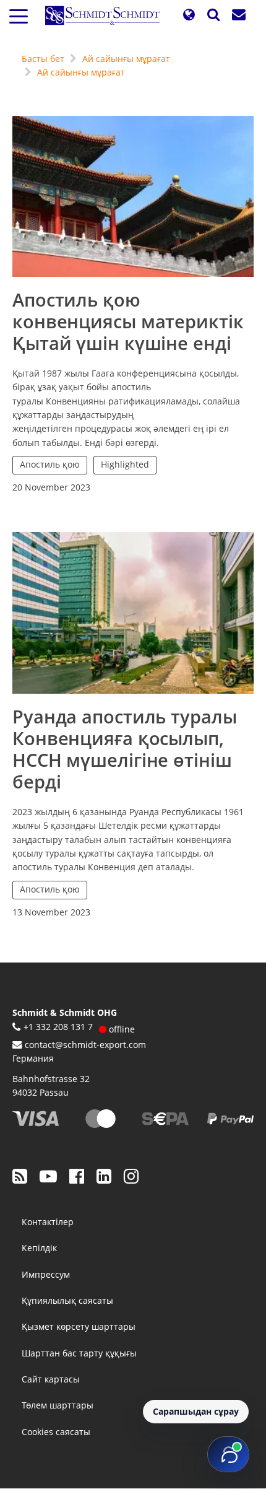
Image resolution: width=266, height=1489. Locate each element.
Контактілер (48, 1222)
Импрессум (46, 1274)
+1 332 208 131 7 (58, 1027)
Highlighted (125, 464)
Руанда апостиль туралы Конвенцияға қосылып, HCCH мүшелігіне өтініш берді (124, 749)
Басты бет (43, 58)
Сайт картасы (51, 1379)
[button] (188, 15)
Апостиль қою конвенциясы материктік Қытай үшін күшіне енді (128, 321)
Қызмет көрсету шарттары (78, 1326)
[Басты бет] (107, 15)
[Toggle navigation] (18, 15)
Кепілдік (39, 1248)
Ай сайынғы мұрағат (126, 58)
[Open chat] (228, 1454)
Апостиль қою (50, 464)
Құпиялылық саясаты (67, 1300)
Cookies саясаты (56, 1432)
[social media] (19, 1175)
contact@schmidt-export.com (85, 1044)
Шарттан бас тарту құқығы (79, 1353)
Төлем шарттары (57, 1405)
